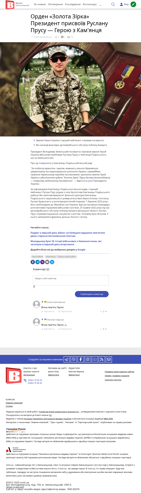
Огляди (9, 406)
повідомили (45, 163)
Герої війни (37, 256)
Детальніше (29, 375)
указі (90, 180)
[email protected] (15, 487)
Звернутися (53, 375)
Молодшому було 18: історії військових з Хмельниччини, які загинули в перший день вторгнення (66, 243)
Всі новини (40, 4)
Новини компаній (14, 403)
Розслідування (73, 4)
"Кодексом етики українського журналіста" (59, 411)
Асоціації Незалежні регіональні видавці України (48, 418)
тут (50, 415)
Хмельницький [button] (22, 5)
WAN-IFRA (108, 418)
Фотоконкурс (90, 4)
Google (81, 249)
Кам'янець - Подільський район (61, 256)
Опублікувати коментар (91, 294)
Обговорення (55, 4)
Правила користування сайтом (119, 371)
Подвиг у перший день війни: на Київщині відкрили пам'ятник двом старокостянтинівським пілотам (68, 234)
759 (70, 37)
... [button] (100, 4)
